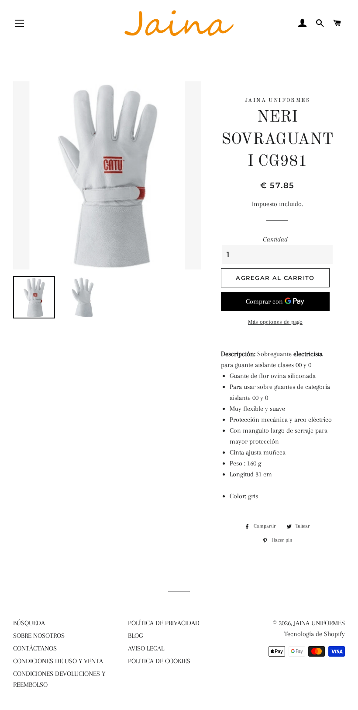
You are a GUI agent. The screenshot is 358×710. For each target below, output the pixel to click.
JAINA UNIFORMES (319, 623)
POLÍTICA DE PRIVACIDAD (164, 623)
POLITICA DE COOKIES (159, 661)
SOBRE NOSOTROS (39, 636)
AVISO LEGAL (146, 648)
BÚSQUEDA (29, 623)
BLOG (135, 636)
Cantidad (275, 239)
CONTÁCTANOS (35, 648)
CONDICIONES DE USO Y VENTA (58, 661)
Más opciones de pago (275, 321)
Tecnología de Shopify (314, 634)
